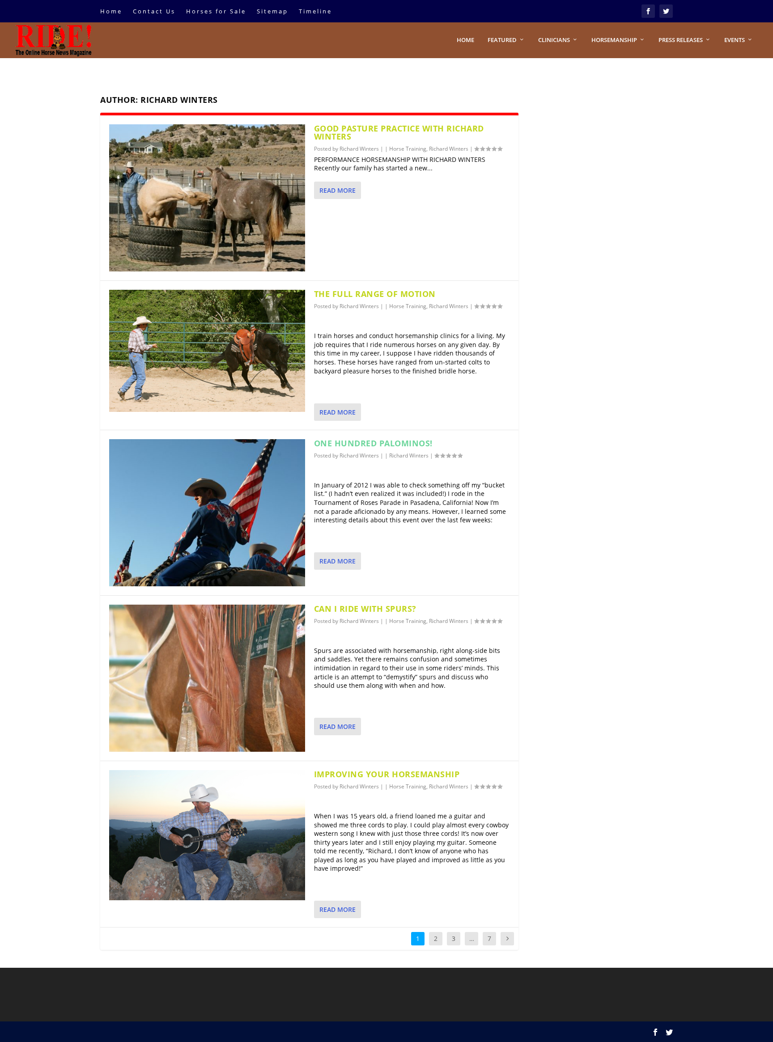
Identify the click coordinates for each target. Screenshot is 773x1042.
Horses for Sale (216, 11)
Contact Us (154, 11)
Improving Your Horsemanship (387, 774)
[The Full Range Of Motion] (207, 351)
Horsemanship (614, 40)
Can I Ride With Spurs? (365, 608)
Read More (337, 190)
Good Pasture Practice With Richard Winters (399, 132)
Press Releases (680, 40)
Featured (502, 40)
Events (734, 40)
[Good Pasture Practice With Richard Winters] (207, 197)
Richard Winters (359, 148)
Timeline (315, 11)
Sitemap (272, 11)
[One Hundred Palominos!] (207, 512)
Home (111, 11)
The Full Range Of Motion (375, 293)
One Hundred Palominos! (373, 443)
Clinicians (554, 40)
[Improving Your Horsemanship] (207, 835)
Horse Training (407, 148)
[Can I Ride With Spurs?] (207, 678)
